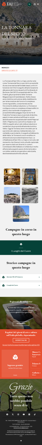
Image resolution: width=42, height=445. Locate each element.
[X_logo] (13, 415)
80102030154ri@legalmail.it (21, 427)
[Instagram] (18, 415)
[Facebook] (7, 415)
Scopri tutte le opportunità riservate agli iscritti (21, 345)
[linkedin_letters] (29, 415)
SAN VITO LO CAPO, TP (10, 70)
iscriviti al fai (21, 340)
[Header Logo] (12, 4)
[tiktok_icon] (35, 415)
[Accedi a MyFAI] (34, 4)
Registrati (21, 323)
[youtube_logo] (24, 415)
